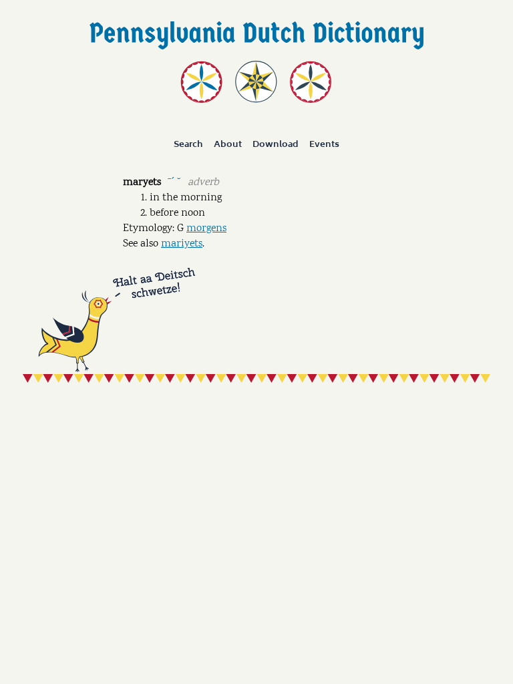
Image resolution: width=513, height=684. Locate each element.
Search (188, 144)
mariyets (181, 244)
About (228, 144)
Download (275, 144)
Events (324, 144)
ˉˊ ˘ (174, 181)
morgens (206, 228)
